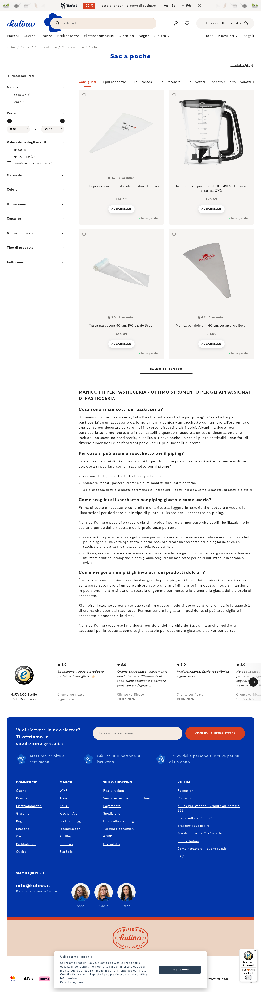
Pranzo (21, 798)
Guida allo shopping (118, 821)
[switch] (248, 977)
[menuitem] (13, 37)
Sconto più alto (224, 82)
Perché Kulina (188, 841)
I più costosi (143, 82)
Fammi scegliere (71, 982)
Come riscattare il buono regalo (202, 848)
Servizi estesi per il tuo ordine (126, 798)
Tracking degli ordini (193, 825)
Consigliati (87, 82)
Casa (20, 836)
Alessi (64, 798)
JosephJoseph (70, 828)
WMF (63, 790)
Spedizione (111, 813)
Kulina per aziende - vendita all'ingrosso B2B (209, 808)
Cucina (21, 790)
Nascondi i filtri (23, 75)
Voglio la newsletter (215, 733)
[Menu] (255, 951)
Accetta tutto (180, 969)
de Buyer (66, 844)
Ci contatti (111, 844)
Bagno (21, 821)
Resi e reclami (114, 790)
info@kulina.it (33, 885)
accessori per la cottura (100, 631)
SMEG (64, 806)
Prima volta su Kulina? (195, 818)
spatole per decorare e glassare (173, 631)
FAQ (181, 856)
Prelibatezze (26, 844)
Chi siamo (185, 798)
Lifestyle (22, 828)
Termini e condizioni (119, 828)
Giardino (22, 813)
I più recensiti (170, 82)
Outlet (21, 851)
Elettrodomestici (29, 806)
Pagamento (112, 806)
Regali (248, 36)
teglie (138, 631)
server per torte (220, 631)
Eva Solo (66, 851)
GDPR (107, 836)
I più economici (115, 82)
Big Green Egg (70, 821)
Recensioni (186, 790)
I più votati (196, 82)
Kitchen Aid (69, 813)
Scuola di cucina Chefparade (200, 833)
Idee (210, 36)
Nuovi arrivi (228, 36)
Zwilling (65, 836)
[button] (166, 83)
